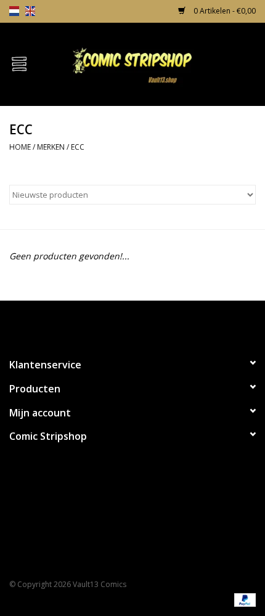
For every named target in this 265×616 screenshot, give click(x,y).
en (30, 11)
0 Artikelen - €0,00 (224, 11)
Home (20, 147)
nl (14, 11)
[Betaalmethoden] (243, 599)
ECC (77, 147)
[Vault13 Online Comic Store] (152, 63)
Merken (51, 147)
